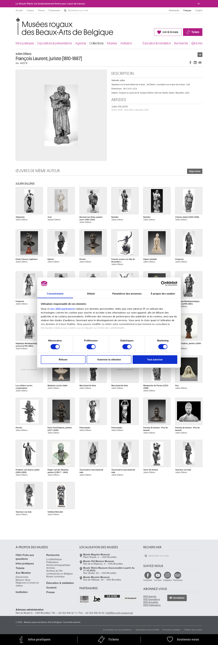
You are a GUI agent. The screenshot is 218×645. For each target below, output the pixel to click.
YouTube (158, 580)
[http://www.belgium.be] (97, 599)
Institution (126, 43)
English (198, 10)
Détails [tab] (91, 293)
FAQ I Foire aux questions (25, 557)
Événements (54, 10)
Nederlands (174, 10)
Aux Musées (23, 572)
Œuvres (200, 54)
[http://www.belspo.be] (84, 599)
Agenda (80, 43)
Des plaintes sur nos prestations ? (117, 629)
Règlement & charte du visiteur (27, 584)
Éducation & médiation (157, 43)
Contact (30, 10)
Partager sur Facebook (190, 62)
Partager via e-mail (200, 62)
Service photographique (58, 564)
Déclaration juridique (171, 629)
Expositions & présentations (55, 43)
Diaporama (194, 171)
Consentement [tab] (55, 293)
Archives (50, 567)
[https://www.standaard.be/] (131, 598)
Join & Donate (170, 32)
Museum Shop (23, 579)
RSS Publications (152, 605)
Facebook (147, 580)
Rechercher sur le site (65, 10)
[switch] (91, 346)
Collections (96, 43)
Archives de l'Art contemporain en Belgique (59, 572)
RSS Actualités (150, 602)
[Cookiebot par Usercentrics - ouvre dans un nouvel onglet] (163, 283)
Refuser (63, 359)
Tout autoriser (155, 359)
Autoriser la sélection (109, 359)
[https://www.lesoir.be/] (112, 596)
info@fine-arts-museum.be (119, 612)
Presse (41, 10)
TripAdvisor (178, 580)
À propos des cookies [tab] (163, 293)
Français (187, 10)
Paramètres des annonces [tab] (127, 293)
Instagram (167, 580)
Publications (52, 562)
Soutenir (51, 587)
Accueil (19, 10)
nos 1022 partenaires (62, 308)
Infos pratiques (25, 43)
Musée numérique (55, 576)
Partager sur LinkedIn (195, 62)
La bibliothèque (54, 559)
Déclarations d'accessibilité (147, 629)
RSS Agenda (149, 596)
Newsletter (179, 598)
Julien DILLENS (130, 108)
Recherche (181, 43)
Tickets (195, 32)
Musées (112, 43)
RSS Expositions (151, 599)
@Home (196, 43)
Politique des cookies (193, 629)
